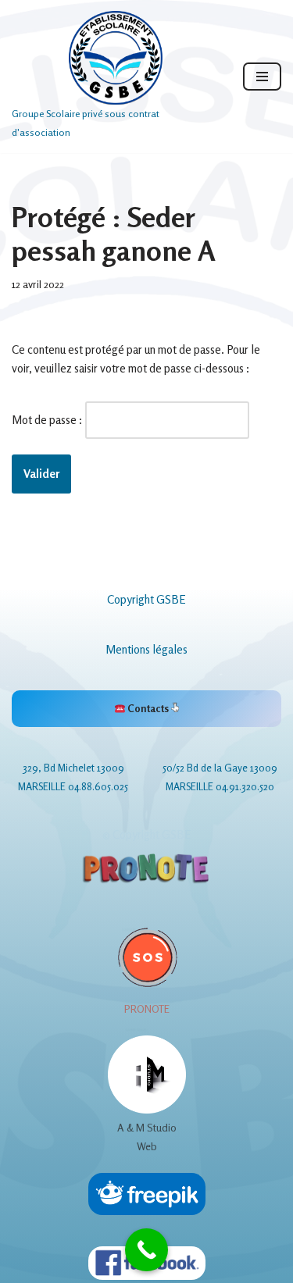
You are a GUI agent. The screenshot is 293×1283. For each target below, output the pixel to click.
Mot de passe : (48, 419)
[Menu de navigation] (262, 76)
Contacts (148, 708)
